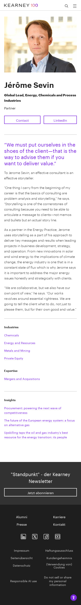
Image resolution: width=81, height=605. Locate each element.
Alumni (21, 516)
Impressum (21, 550)
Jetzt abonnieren (40, 492)
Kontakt (59, 524)
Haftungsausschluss (59, 550)
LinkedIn (60, 119)
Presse (22, 524)
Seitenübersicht (22, 557)
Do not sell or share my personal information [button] (57, 581)
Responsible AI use (23, 580)
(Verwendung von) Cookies (59, 565)
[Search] (66, 6)
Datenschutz (21, 565)
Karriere (59, 516)
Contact (22, 119)
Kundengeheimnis (59, 557)
